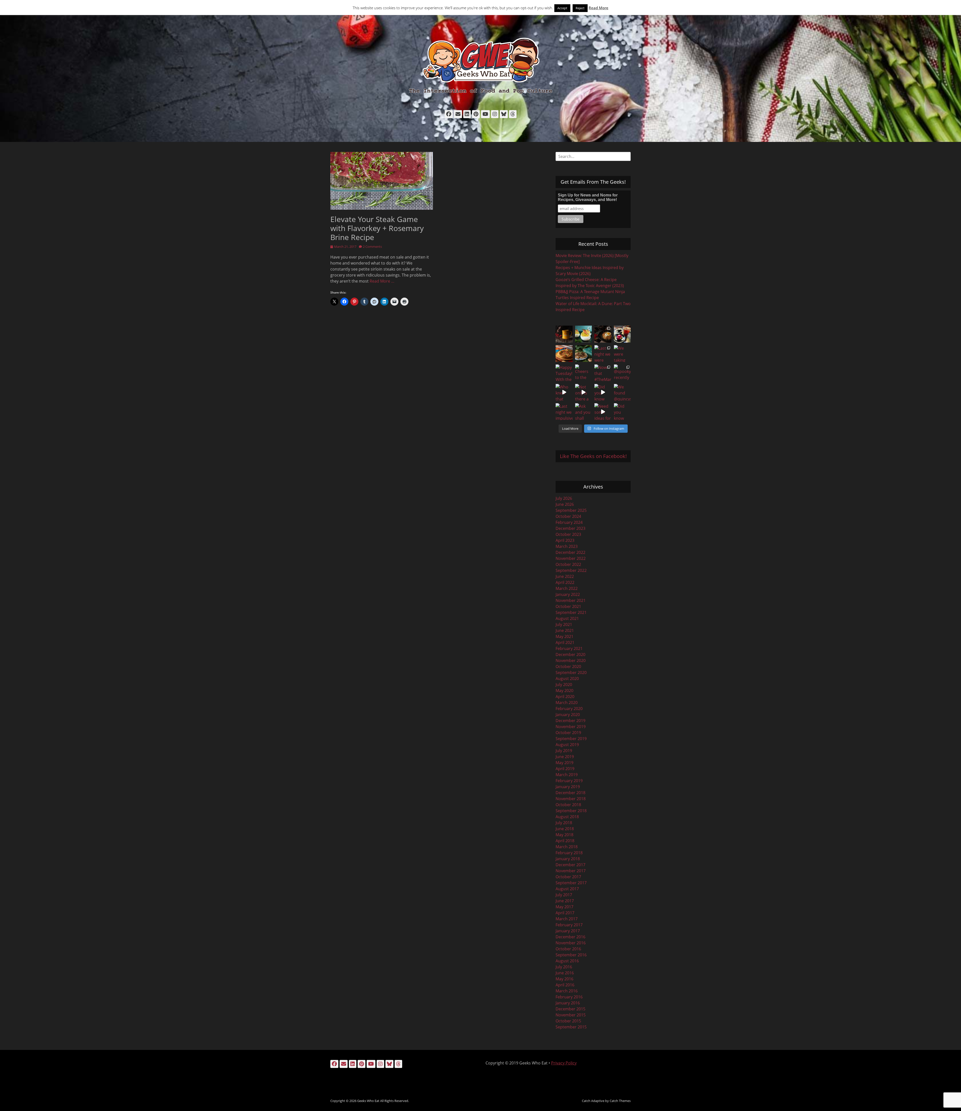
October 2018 (568, 804)
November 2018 (571, 798)
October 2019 (568, 732)
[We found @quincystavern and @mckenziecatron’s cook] (622, 392)
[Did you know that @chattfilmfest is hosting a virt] (622, 411)
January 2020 (568, 714)
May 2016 (564, 979)
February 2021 (569, 648)
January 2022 (568, 594)
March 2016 (567, 991)
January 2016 (568, 1003)
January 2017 (568, 931)
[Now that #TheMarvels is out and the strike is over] (602, 372)
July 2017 (564, 895)
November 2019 (571, 726)
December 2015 (570, 1009)
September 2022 (571, 570)
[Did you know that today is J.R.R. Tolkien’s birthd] (583, 353)
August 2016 (567, 961)
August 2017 (567, 889)
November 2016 (571, 943)
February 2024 (569, 522)
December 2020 (570, 654)
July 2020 (564, 684)
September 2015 (571, 1027)
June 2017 (565, 901)
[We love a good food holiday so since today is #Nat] (583, 334)
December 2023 (570, 528)
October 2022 (568, 564)
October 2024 (568, 516)
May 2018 (564, 834)
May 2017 (564, 907)
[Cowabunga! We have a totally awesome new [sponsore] (564, 353)
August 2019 (567, 744)
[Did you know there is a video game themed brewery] (602, 392)
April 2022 (565, 582)
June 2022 (565, 576)
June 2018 (565, 828)
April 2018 (565, 840)
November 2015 (571, 1015)
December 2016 (570, 937)
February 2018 (569, 852)
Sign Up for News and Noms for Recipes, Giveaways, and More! (588, 197)
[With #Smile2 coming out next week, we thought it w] (564, 334)
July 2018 (564, 822)
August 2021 (567, 618)
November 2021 (571, 600)
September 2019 (571, 738)
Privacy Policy (564, 1063)
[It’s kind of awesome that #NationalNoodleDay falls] (602, 334)
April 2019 (565, 768)
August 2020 (567, 678)
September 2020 (571, 672)
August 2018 (567, 816)
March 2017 (567, 919)
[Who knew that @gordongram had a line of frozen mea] (564, 392)
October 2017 (568, 876)
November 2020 (571, 660)
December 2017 (570, 864)
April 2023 (565, 540)
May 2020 (564, 690)
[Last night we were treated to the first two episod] (602, 353)
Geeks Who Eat (368, 1100)
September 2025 (571, 510)
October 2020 (568, 666)
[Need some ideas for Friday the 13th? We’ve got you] (602, 411)
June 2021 (565, 630)
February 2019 (569, 780)
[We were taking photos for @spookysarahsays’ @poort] (622, 353)
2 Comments (372, 246)
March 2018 (567, 846)
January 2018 (568, 858)
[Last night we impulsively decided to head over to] (564, 411)
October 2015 (568, 1021)
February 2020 (569, 708)
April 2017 (565, 913)
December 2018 (570, 792)
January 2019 (568, 786)
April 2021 (565, 642)
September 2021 (571, 612)
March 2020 (567, 702)
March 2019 (567, 774)
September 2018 (571, 810)
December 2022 (570, 552)
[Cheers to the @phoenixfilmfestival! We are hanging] (583, 372)
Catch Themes (620, 1100)
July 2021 (564, 624)
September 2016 (571, 955)
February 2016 (569, 997)
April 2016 (565, 985)
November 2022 (571, 558)
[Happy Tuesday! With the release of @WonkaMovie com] (564, 372)
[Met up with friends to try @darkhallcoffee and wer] (622, 334)
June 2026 (565, 504)
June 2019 (565, 756)
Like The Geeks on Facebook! (593, 456)
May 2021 (564, 636)
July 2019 (564, 750)
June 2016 (565, 973)
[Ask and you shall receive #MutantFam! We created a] (583, 411)
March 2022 (567, 588)
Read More (598, 7)
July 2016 (564, 967)
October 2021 (568, 606)
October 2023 (568, 534)
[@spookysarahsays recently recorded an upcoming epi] (622, 372)
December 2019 (570, 720)
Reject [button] (580, 8)
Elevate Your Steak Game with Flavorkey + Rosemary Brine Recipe (377, 228)
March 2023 (567, 546)
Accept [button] (562, 8)
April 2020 (565, 696)
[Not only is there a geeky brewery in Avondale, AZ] (583, 392)
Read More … (382, 281)
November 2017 (571, 870)
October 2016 (568, 949)
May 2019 (564, 762)
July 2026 (564, 498)
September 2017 (571, 882)
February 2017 (569, 925)
